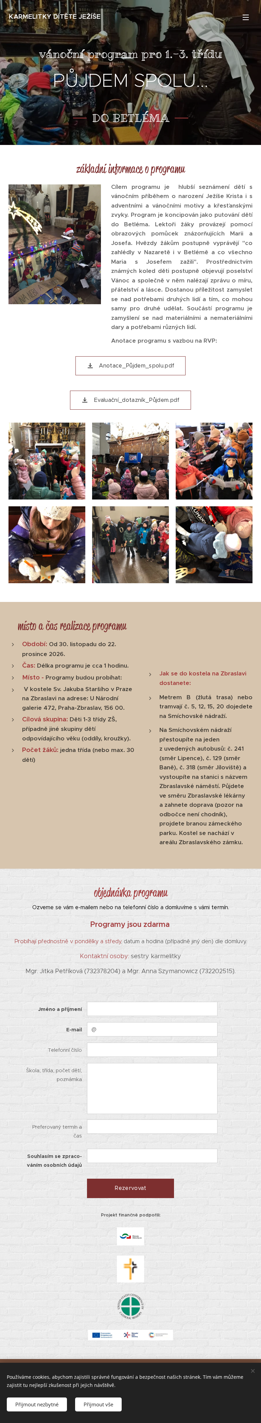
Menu (246, 17)
